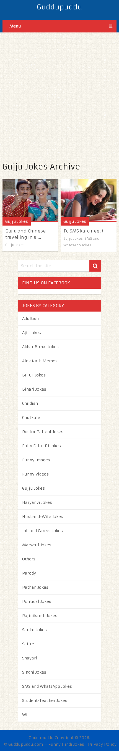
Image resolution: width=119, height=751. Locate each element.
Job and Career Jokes (42, 530)
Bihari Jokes (34, 389)
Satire (28, 643)
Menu (15, 26)
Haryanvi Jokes (37, 502)
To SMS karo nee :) (83, 231)
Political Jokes (36, 601)
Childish (30, 403)
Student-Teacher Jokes (44, 700)
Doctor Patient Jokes (42, 431)
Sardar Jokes (34, 629)
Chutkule (31, 417)
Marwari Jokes (36, 544)
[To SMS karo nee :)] (89, 200)
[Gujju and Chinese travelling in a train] (30, 200)
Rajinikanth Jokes (39, 615)
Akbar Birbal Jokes (40, 346)
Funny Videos (35, 474)
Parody (29, 573)
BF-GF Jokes (34, 375)
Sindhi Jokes (34, 672)
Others (28, 559)
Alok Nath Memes (40, 360)
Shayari (29, 658)
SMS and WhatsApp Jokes (47, 686)
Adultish (30, 318)
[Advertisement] (59, 92)
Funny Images (36, 459)
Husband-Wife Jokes (42, 516)
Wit (25, 714)
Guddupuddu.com (25, 744)
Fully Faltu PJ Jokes (41, 445)
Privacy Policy (102, 744)
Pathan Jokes (35, 587)
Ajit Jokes (31, 332)
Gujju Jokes (16, 221)
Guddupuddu (59, 7)
